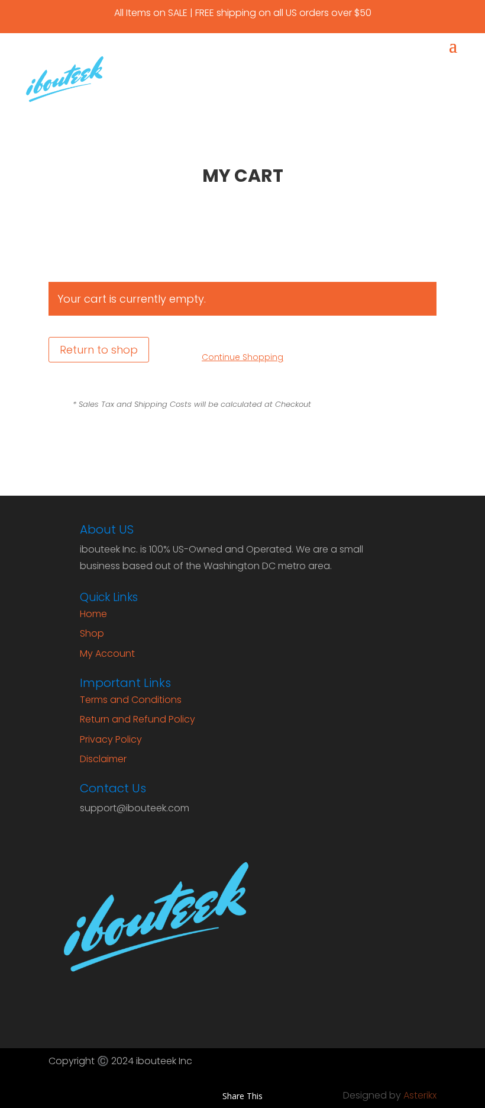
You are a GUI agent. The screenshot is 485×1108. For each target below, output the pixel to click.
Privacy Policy (111, 739)
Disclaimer (103, 759)
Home (93, 614)
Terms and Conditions (131, 699)
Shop (92, 633)
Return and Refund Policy (137, 719)
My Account (107, 653)
